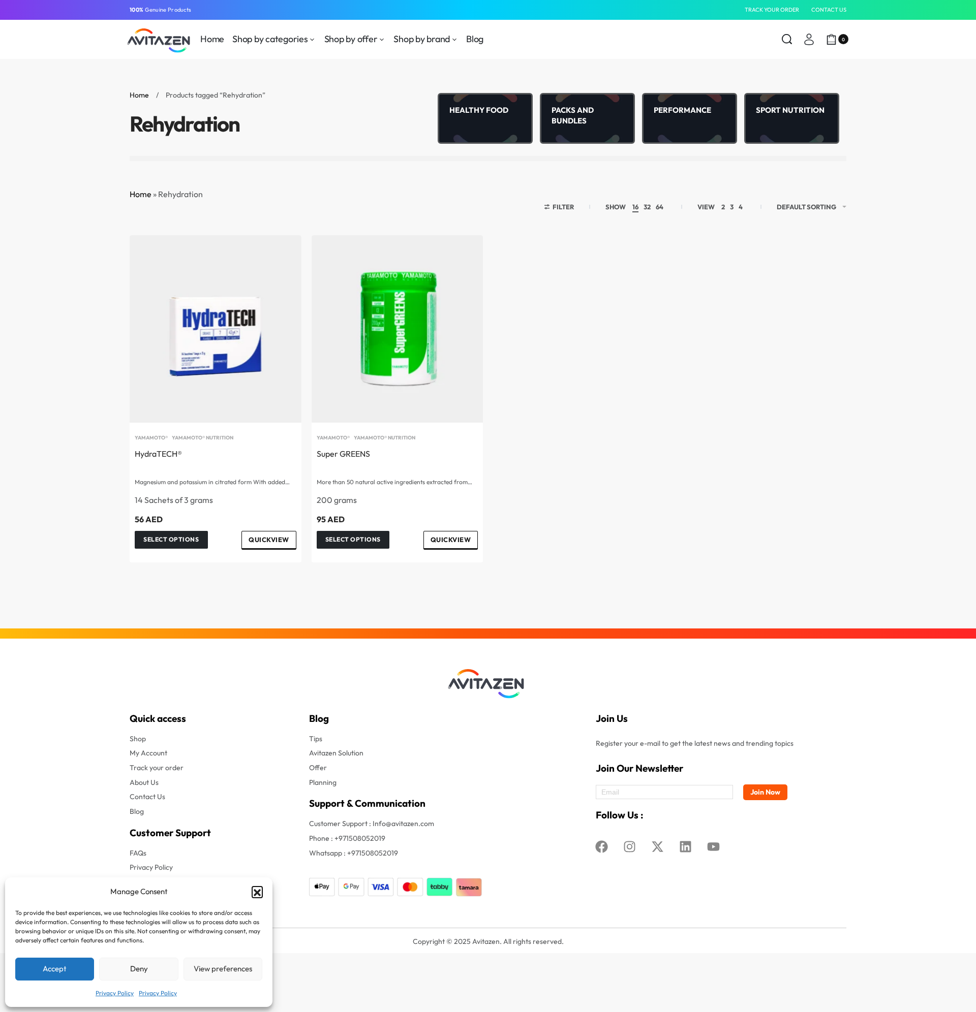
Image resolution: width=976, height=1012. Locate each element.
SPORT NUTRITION (790, 110)
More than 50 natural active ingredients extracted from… (394, 482)
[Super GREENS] (397, 329)
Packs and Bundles (573, 115)
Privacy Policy (115, 993)
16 (635, 207)
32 (647, 207)
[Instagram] (630, 847)
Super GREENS (343, 454)
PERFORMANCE (682, 110)
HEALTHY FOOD (478, 110)
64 (659, 207)
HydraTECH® (158, 454)
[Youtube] (713, 847)
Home (139, 95)
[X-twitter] (657, 847)
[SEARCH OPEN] (786, 39)
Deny (139, 968)
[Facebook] (602, 847)
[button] (257, 892)
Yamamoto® (151, 437)
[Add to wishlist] (277, 259)
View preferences (223, 968)
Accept (55, 968)
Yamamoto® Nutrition (202, 437)
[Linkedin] (685, 847)
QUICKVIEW (269, 539)
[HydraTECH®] (215, 329)
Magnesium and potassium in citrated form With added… (212, 482)
